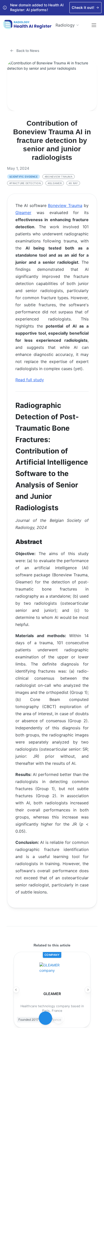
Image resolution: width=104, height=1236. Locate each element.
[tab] (45, 1018)
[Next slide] (88, 989)
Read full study (29, 379)
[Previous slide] (16, 989)
